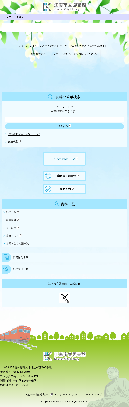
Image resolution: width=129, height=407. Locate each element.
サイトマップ (94, 394)
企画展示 (11, 228)
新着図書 (11, 220)
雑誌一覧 (11, 212)
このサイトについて (69, 394)
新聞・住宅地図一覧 (17, 243)
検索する (63, 126)
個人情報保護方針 (38, 394)
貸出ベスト (12, 235)
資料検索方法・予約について (24, 134)
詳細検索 (13, 141)
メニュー (64, 17)
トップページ (55, 54)
